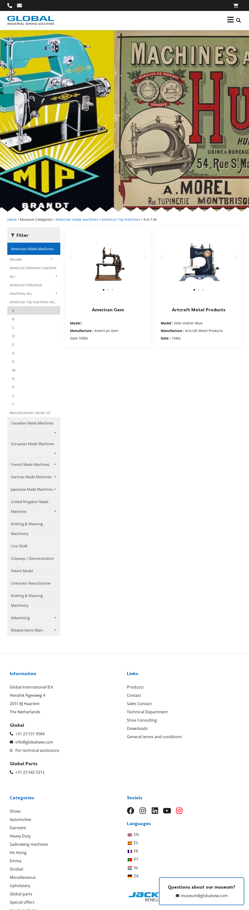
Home (12, 219)
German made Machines (31, 476)
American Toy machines (120, 219)
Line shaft (19, 545)
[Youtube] (167, 810)
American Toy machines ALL (32, 302)
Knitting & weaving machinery (27, 528)
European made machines (32, 443)
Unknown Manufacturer (31, 583)
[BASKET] (235, 5)
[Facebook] (130, 810)
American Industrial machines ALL (26, 289)
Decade (16, 259)
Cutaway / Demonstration (32, 558)
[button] (238, 20)
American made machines (77, 219)
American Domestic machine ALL (33, 272)
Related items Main (27, 630)
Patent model (22, 570)
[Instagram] (142, 810)
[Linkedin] (155, 810)
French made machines (30, 464)
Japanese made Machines (32, 489)
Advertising (20, 617)
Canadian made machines (32, 423)
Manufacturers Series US (30, 412)
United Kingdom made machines (29, 506)
